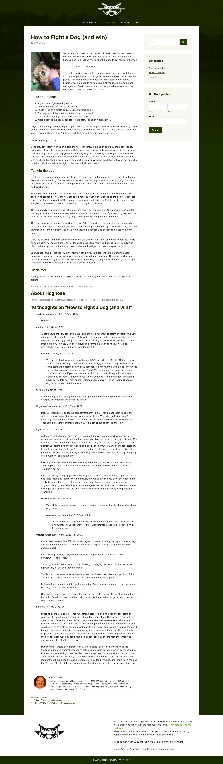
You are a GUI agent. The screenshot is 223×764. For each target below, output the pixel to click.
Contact (137, 22)
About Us (125, 22)
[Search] (183, 42)
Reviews (153, 77)
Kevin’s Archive (108, 22)
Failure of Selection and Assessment (49, 700)
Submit (156, 130)
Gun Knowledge (89, 22)
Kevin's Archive (40, 697)
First (151, 111)
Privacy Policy (124, 760)
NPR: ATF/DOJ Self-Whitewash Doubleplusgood (54, 703)
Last (170, 111)
